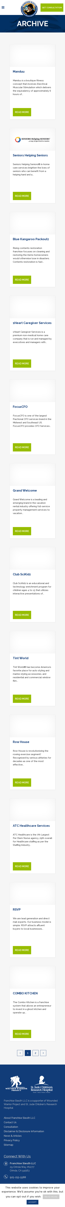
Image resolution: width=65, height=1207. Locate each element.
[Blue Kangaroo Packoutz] (32, 223)
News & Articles (13, 1135)
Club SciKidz (22, 574)
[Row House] (32, 726)
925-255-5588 (18, 1177)
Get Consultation (52, 7)
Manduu (18, 71)
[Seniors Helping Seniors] (32, 139)
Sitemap (8, 1144)
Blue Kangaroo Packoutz (31, 239)
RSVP (17, 909)
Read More (22, 112)
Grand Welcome (25, 490)
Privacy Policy (12, 1140)
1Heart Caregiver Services (32, 323)
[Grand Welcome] (32, 474)
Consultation (11, 1126)
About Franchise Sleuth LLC (19, 1117)
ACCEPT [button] (32, 1202)
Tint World (20, 658)
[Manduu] (32, 55)
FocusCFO (20, 407)
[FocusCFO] (32, 391)
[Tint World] (32, 642)
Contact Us (10, 1122)
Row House (21, 742)
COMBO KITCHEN (25, 993)
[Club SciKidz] (32, 558)
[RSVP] (32, 893)
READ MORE (51, 1197)
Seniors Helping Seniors (30, 155)
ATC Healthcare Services (31, 826)
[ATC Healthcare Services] (32, 810)
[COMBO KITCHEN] (32, 977)
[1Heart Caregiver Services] (32, 307)
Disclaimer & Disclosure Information (24, 1131)
